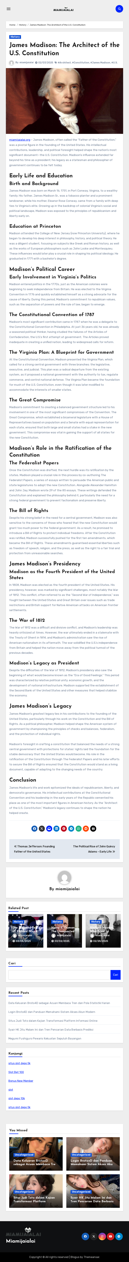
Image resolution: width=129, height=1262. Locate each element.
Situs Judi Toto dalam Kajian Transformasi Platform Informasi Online (52, 1020)
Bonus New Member (20, 1080)
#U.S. (114, 62)
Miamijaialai (20, 1241)
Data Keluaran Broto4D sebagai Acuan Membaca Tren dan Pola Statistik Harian (59, 1003)
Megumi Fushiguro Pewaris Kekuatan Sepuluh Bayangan (44, 1038)
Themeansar (91, 1257)
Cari (12, 963)
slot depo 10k (16, 1098)
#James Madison (100, 62)
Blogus (75, 1257)
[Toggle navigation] (8, 9)
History (15, 36)
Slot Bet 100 (16, 1072)
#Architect (64, 62)
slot (10, 1089)
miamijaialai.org (19, 139)
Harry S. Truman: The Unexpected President (63, 931)
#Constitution (80, 62)
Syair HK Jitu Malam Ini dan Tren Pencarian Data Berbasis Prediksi (50, 1029)
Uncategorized (24, 1154)
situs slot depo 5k (19, 1063)
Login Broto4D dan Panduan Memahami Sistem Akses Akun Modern (51, 1012)
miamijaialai (26, 62)
